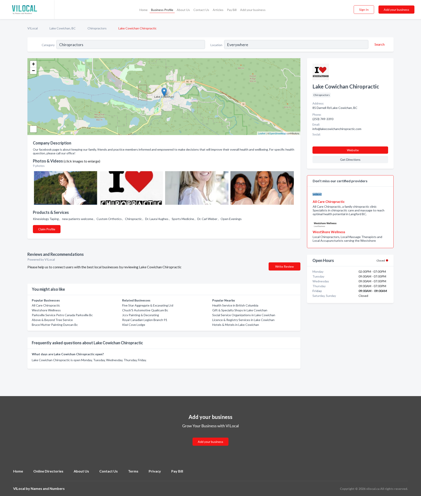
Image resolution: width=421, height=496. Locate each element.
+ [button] (33, 64)
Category (48, 45)
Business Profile (162, 10)
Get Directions (350, 159)
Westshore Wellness (46, 310)
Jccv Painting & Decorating (140, 315)
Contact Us (201, 10)
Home (143, 10)
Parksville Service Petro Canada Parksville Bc (62, 315)
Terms (133, 471)
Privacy (155, 471)
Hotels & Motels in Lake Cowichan (235, 324)
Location (216, 45)
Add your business (253, 10)
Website (353, 150)
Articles (218, 10)
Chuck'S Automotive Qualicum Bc (145, 310)
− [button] (33, 70)
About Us (183, 10)
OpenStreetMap (277, 133)
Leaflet (261, 133)
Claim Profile (46, 229)
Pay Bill (232, 10)
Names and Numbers (48, 488)
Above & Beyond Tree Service (52, 320)
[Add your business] (210, 436)
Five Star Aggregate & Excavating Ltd (147, 305)
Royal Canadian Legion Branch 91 (144, 320)
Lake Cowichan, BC (63, 28)
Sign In (364, 9)
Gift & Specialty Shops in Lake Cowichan (239, 310)
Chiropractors (97, 28)
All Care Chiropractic (46, 305)
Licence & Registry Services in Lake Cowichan (243, 320)
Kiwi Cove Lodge (133, 324)
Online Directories (48, 471)
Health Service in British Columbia (235, 305)
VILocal (32, 28)
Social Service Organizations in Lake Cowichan (243, 315)
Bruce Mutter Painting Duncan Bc (55, 324)
